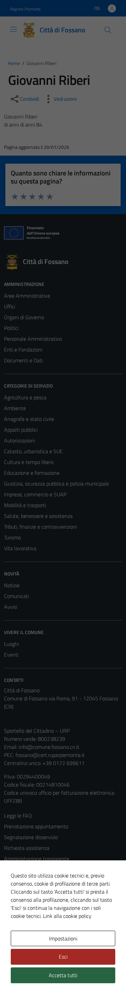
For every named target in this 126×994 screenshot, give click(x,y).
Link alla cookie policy (67, 916)
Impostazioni (63, 938)
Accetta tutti (63, 975)
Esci (63, 957)
